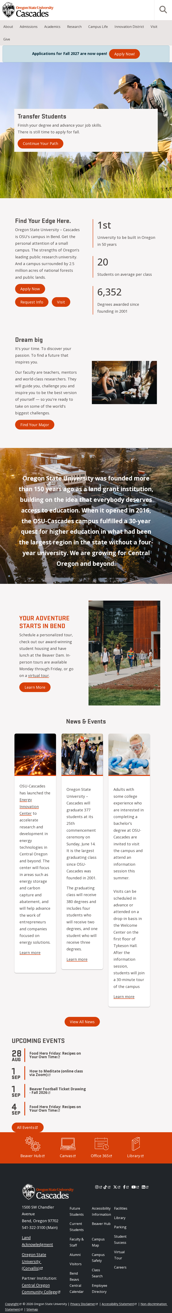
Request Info (31, 302)
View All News (82, 1021)
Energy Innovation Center (29, 806)
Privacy (82, 1304)
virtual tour (38, 675)
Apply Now (30, 288)
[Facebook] (126, 1186)
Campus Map (98, 1242)
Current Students (77, 1226)
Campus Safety (98, 1257)
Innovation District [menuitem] (129, 26)
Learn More (35, 687)
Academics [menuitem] (52, 26)
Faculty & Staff (77, 1242)
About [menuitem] (8, 26)
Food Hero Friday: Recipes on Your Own (55, 1055)
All (25, 1127)
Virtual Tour (119, 1255)
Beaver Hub (101, 1223)
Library (119, 1217)
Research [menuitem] (74, 26)
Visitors (76, 1264)
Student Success (120, 1239)
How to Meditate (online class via (56, 1072)
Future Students (77, 1211)
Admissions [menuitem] (29, 26)
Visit (61, 302)
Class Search (97, 1273)
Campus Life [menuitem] (98, 26)
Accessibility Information (101, 1211)
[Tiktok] (107, 1186)
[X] (117, 1186)
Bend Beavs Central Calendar (77, 1282)
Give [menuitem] (6, 39)
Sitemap (32, 1309)
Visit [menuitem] (154, 26)
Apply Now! (124, 53)
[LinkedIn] (145, 1186)
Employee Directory (99, 1288)
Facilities (120, 1208)
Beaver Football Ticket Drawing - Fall (57, 1090)
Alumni (75, 1254)
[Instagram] (99, 1186)
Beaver (30, 1155)
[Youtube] (136, 1186)
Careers (120, 1267)
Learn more (30, 952)
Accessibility (118, 1304)
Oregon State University (34, 1261)
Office (100, 1155)
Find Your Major (34, 424)
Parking (120, 1227)
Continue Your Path (40, 143)
